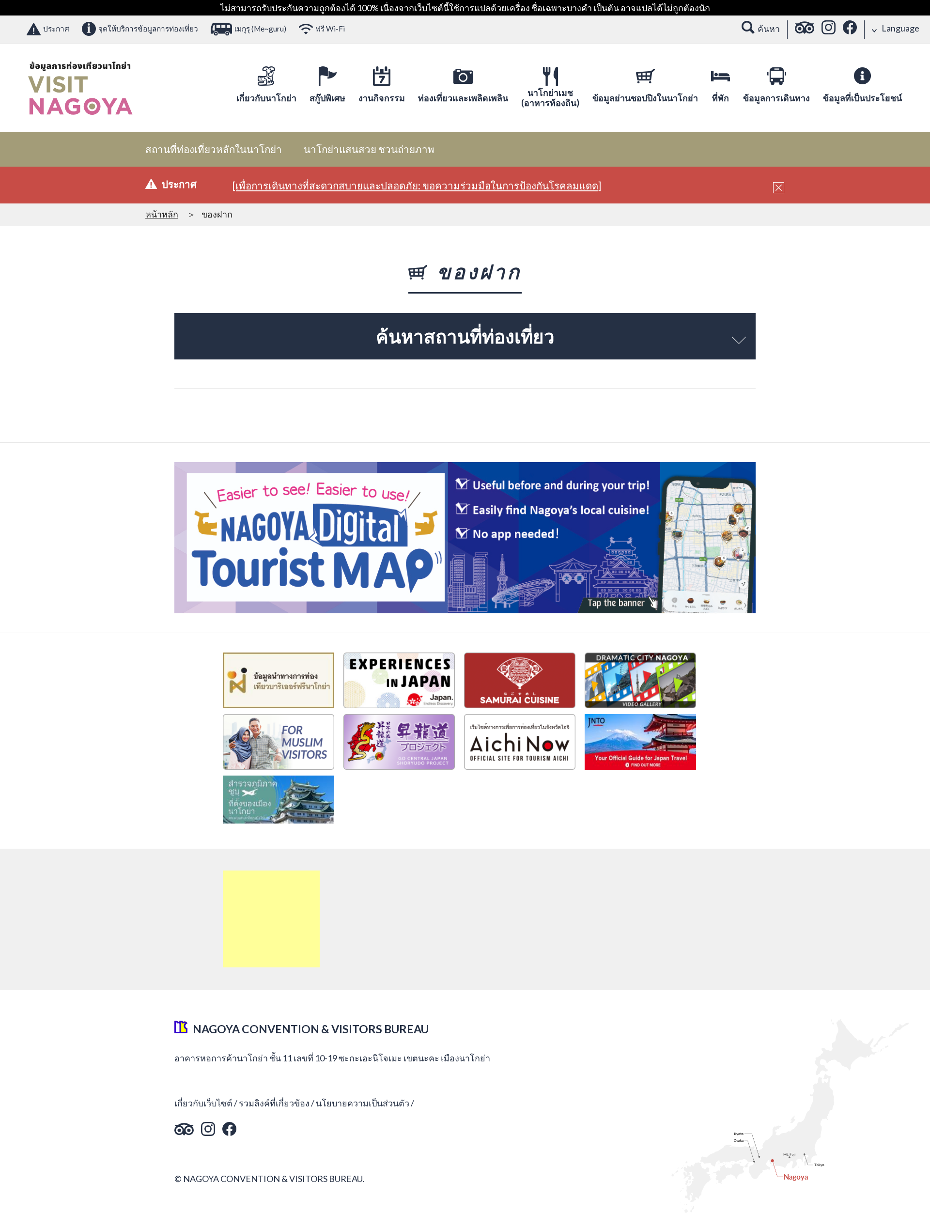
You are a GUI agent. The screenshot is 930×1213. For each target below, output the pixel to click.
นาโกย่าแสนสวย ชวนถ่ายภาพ (369, 149)
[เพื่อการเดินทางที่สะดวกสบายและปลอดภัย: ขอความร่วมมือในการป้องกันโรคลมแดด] (416, 185)
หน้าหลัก (161, 214)
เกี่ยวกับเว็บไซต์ (203, 1103)
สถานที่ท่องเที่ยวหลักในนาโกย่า (213, 149)
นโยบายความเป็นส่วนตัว (362, 1103)
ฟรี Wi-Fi (330, 28)
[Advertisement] (271, 919)
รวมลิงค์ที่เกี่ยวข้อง (274, 1103)
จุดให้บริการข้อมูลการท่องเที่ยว (148, 28)
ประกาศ (56, 28)
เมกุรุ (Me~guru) (260, 28)
